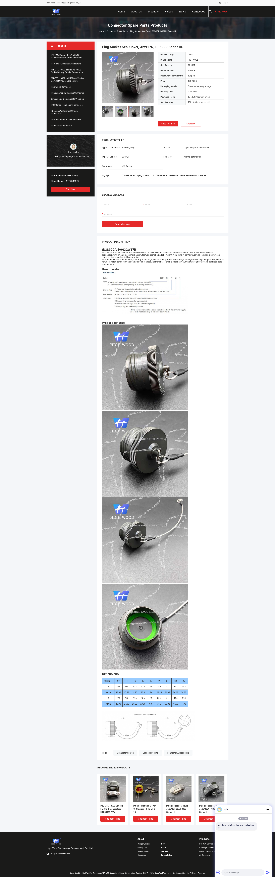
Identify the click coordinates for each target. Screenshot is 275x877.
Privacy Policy (166, 855)
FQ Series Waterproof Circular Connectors (64, 112)
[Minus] (268, 809)
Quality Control (143, 851)
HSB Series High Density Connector (67, 105)
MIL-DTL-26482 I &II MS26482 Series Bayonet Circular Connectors (67, 79)
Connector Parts (150, 753)
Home (101, 31)
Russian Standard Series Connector (67, 93)
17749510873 (72, 181)
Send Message (122, 224)
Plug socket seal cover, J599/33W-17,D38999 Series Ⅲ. (210, 809)
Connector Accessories (178, 753)
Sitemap (164, 851)
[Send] (268, 872)
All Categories (204, 855)
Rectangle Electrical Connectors (66, 64)
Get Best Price (168, 124)
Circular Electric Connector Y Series (67, 99)
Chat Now (70, 189)
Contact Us (142, 855)
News (163, 844)
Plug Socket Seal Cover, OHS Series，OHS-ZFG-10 (144, 809)
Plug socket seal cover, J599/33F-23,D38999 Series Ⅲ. (177, 809)
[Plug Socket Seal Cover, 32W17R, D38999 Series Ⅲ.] (128, 77)
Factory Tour (142, 848)
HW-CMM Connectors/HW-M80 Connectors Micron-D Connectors (66, 56)
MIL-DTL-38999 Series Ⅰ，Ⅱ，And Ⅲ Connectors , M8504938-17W (112, 809)
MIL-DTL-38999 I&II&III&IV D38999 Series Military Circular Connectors (67, 71)
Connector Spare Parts (117, 31)
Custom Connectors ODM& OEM (66, 119)
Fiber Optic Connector (61, 87)
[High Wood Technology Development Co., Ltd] (56, 11)
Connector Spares (125, 753)
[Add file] (218, 872)
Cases (163, 848)
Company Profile (144, 844)
